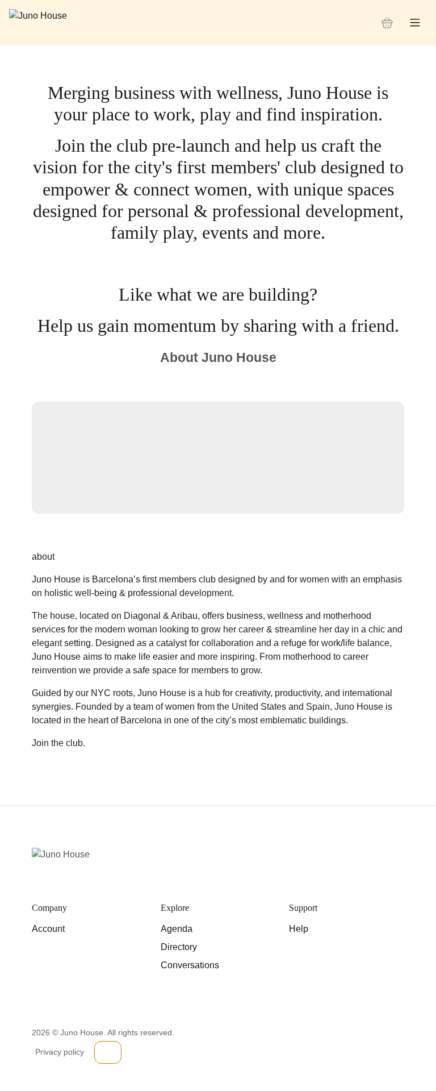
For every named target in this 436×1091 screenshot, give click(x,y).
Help (298, 929)
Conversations (190, 965)
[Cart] (387, 22)
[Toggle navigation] (415, 23)
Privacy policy (59, 1051)
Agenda (176, 929)
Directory (179, 947)
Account (48, 929)
